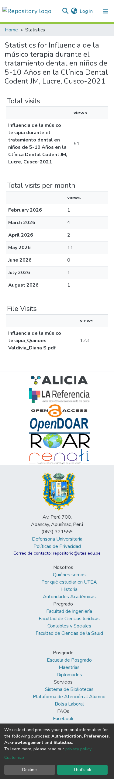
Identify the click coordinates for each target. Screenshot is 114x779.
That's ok (82, 770)
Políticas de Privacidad (57, 546)
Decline (29, 770)
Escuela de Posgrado (69, 660)
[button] (74, 11)
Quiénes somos (69, 574)
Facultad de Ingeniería (69, 611)
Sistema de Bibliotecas (69, 689)
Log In (86, 11)
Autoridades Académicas (69, 596)
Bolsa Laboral (69, 704)
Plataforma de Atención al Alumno (69, 696)
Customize (14, 757)
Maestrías (69, 667)
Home (11, 30)
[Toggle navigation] (105, 11)
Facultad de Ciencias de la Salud (69, 633)
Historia (69, 589)
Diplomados (69, 674)
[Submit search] (65, 11)
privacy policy (78, 749)
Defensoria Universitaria (57, 539)
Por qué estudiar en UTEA (69, 582)
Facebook (63, 718)
